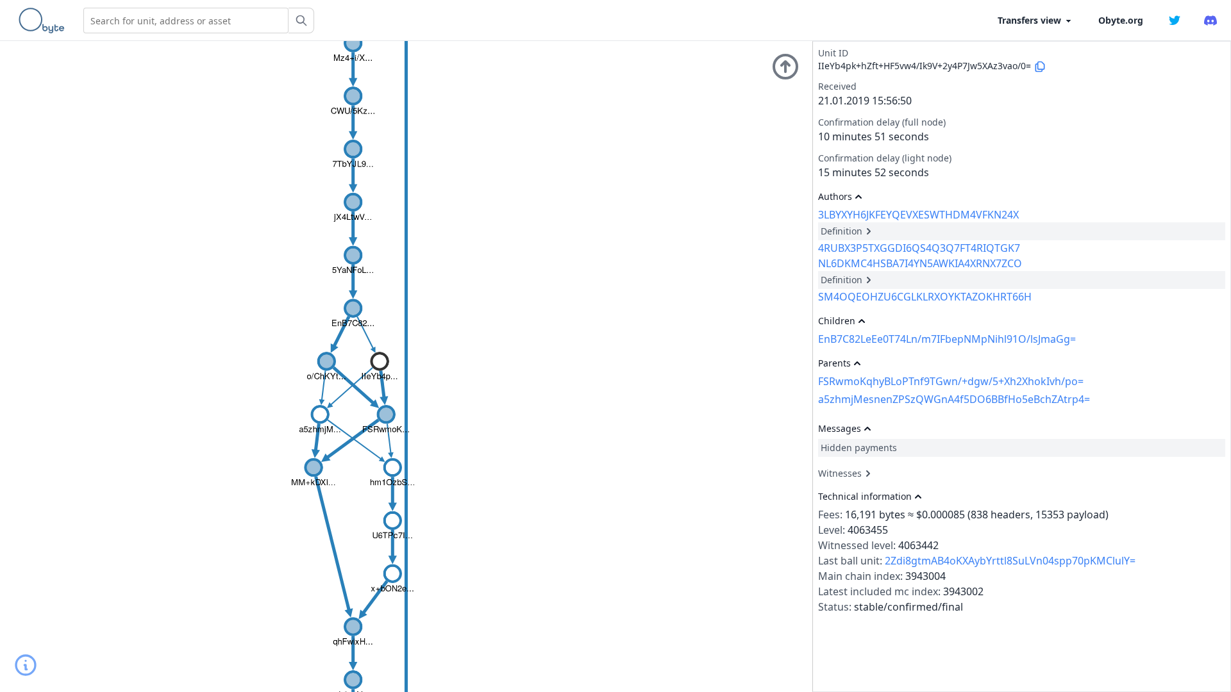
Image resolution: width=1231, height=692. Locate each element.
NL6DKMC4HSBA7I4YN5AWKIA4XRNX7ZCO (920, 263)
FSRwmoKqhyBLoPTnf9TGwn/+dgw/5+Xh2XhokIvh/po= (951, 381)
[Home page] (44, 20)
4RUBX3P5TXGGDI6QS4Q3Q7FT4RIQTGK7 (919, 248)
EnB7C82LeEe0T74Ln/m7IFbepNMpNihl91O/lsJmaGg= (947, 339)
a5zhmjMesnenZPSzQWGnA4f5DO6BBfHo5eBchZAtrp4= (954, 399)
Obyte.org (1120, 20)
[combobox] (186, 20)
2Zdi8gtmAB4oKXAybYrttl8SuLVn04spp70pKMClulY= (1010, 561)
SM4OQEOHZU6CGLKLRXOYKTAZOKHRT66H (925, 297)
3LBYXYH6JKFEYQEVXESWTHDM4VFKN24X (918, 215)
